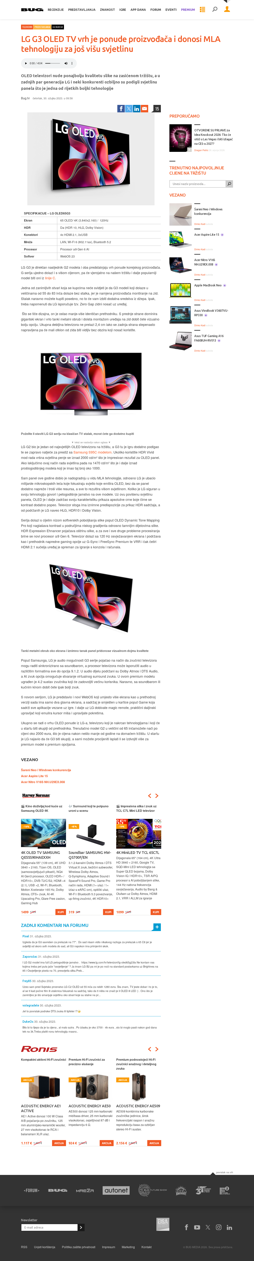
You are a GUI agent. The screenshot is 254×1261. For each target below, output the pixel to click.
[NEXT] (157, 795)
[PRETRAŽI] (229, 184)
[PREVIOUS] (149, 795)
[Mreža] (85, 1190)
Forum (155, 9)
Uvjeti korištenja (44, 1247)
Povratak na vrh (224, 1172)
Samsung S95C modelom (92, 452)
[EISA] (162, 1225)
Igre (122, 9)
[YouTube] (197, 1227)
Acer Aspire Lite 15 (34, 776)
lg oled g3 (58, 27)
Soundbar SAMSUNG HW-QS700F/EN (90, 854)
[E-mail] (144, 108)
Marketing (128, 1247)
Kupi (61, 912)
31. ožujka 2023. (41, 936)
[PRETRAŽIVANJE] (215, 9)
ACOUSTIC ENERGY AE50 (89, 1106)
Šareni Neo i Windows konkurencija (46, 770)
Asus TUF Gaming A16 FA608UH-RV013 (208, 338)
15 (157, 109)
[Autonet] (116, 1190)
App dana (138, 9)
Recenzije (56, 9)
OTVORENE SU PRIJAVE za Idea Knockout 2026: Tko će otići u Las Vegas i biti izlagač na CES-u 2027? (213, 137)
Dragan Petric (201, 150)
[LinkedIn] (136, 108)
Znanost (107, 9)
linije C (50, 277)
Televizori (27, 27)
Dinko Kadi (199, 223)
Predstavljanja (82, 9)
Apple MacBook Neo (208, 285)
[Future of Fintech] (225, 1190)
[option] (43, 859)
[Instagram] (218, 1227)
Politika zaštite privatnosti (78, 1247)
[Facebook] (121, 108)
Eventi (171, 9)
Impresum (108, 1247)
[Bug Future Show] (153, 1190)
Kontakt (147, 1247)
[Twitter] (129, 108)
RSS (24, 1247)
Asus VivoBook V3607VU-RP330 (211, 313)
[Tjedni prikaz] (202, 9)
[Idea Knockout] (181, 1190)
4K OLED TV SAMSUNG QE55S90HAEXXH (40, 854)
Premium (188, 9)
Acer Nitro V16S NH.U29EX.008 (43, 782)
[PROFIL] (227, 9)
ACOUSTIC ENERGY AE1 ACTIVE (41, 1108)
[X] (207, 1227)
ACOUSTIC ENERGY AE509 (138, 1106)
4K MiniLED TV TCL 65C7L (137, 852)
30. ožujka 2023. (43, 981)
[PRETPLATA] (81, 1227)
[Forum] (31, 1190)
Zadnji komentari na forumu (54, 925)
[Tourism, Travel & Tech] (203, 1190)
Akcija (59, 1143)
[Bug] (57, 1190)
